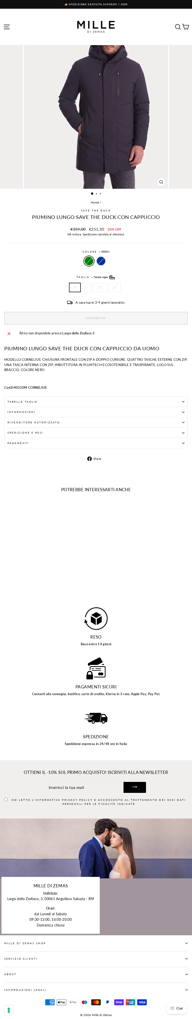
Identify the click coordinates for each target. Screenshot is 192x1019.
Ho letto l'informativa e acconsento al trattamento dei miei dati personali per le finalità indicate (99, 801)
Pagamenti (18, 443)
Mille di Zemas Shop (25, 943)
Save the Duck (96, 210)
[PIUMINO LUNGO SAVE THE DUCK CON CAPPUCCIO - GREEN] (7, 588)
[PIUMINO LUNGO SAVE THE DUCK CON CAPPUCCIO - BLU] (13, 588)
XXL (100, 287)
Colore (96, 251)
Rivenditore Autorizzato (34, 422)
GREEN (89, 261)
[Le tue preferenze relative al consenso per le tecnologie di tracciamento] (9, 1010)
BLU (101, 261)
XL (115, 287)
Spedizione (90, 234)
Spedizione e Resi (26, 432)
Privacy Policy (77, 799)
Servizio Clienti (21, 958)
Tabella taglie (23, 401)
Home (95, 202)
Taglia (92, 276)
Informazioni (22, 411)
